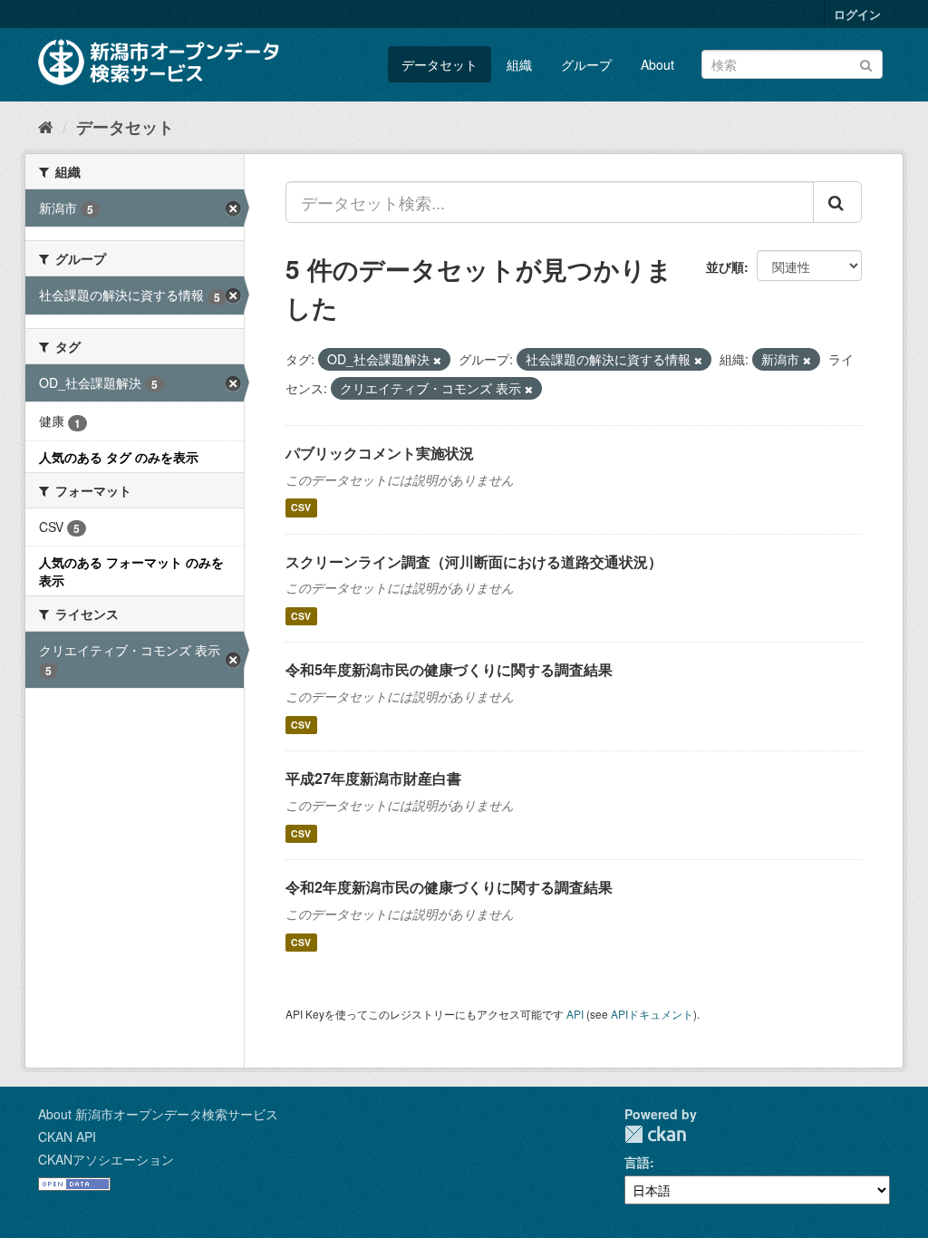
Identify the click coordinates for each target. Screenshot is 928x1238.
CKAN (655, 1134)
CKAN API (67, 1136)
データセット (439, 64)
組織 (519, 64)
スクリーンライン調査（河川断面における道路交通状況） (473, 561)
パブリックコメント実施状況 (379, 452)
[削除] (437, 360)
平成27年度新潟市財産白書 (373, 778)
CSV (301, 508)
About (657, 64)
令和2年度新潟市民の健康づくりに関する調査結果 (449, 886)
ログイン (857, 14)
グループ (586, 64)
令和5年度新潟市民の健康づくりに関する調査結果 (449, 669)
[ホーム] (45, 126)
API (575, 1013)
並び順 (725, 266)
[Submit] (866, 63)
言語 (637, 1162)
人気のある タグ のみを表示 (118, 457)
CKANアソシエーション (106, 1159)
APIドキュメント (652, 1013)
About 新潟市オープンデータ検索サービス (158, 1114)
